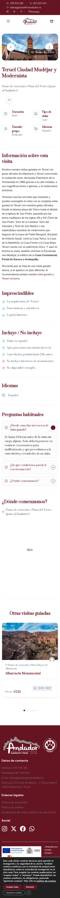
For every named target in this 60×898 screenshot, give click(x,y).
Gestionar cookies (14, 892)
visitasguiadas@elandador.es (25, 7)
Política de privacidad (14, 802)
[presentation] (11, 47)
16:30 (41, 688)
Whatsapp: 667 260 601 (16, 773)
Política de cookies (13, 807)
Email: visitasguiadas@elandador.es (23, 777)
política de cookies (46, 881)
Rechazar (30, 887)
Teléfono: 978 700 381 (14, 768)
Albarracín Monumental (23, 673)
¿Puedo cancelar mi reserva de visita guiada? (29, 428)
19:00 (48, 688)
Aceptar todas (12, 887)
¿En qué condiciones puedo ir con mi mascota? (28, 467)
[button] (52, 21)
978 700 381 (16, 3)
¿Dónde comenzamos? (24, 481)
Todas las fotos (44, 52)
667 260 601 (39, 3)
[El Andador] (52, 660)
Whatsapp (34, 11)
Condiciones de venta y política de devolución (29, 812)
